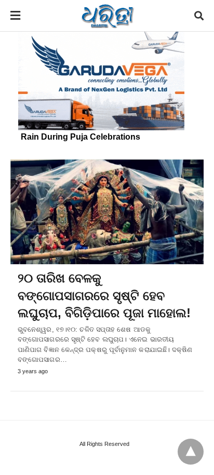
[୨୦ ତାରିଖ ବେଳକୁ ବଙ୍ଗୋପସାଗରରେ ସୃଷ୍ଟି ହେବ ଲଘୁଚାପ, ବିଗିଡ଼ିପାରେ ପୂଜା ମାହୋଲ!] (107, 211)
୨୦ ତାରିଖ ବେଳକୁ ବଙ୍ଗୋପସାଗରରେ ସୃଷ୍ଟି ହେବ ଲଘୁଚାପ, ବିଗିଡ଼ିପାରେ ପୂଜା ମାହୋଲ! (104, 295)
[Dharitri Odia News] (107, 15)
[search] (199, 16)
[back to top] (191, 452)
